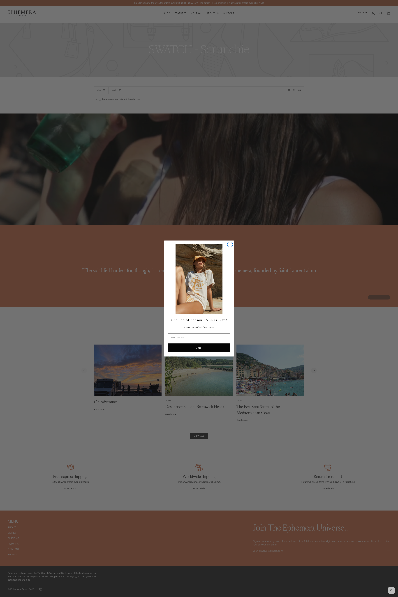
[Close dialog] (230, 244)
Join (199, 347)
